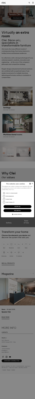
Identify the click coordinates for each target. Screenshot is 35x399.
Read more (11, 189)
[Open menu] (33, 3)
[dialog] (17, 199)
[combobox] (30, 184)
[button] (17, 214)
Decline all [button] (17, 210)
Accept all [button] (17, 206)
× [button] (32, 183)
